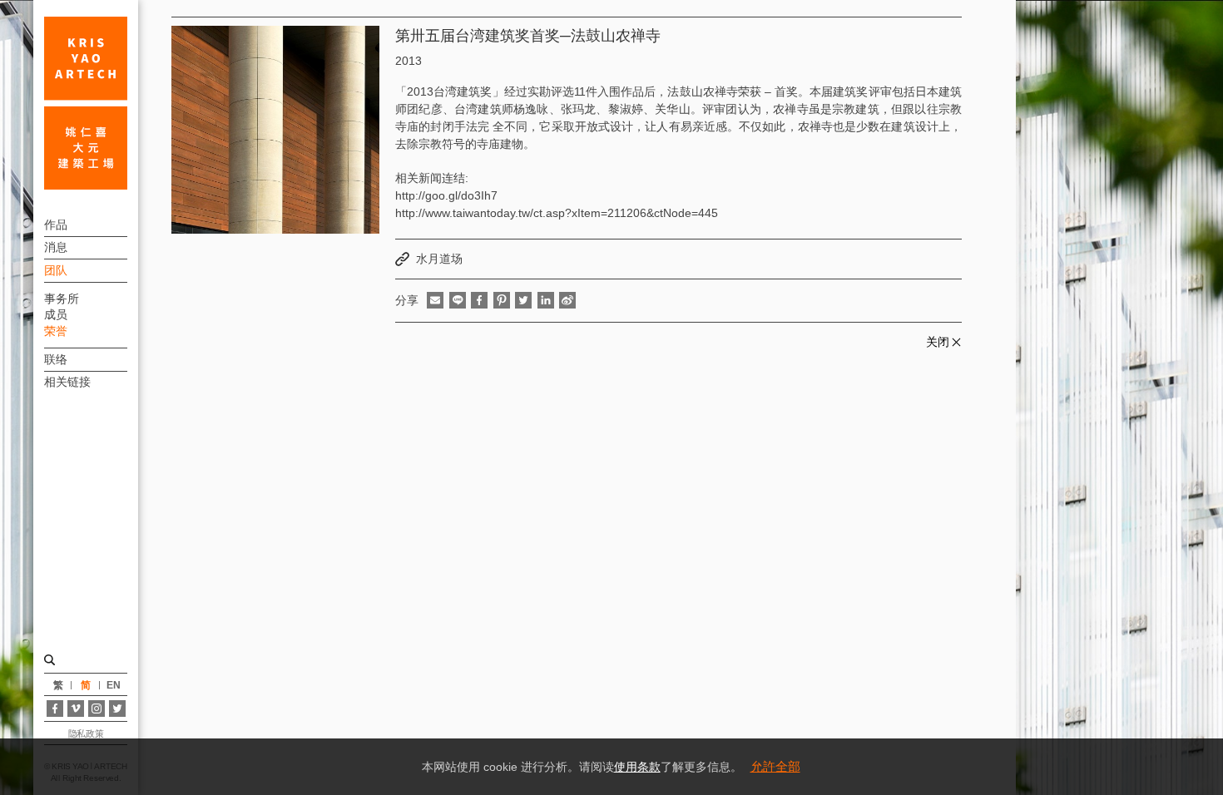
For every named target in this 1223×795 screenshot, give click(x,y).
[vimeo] (75, 708)
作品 (55, 224)
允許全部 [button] (775, 766)
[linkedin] (545, 300)
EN (113, 685)
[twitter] (523, 300)
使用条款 (637, 766)
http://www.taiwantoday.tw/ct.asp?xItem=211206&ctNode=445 (556, 213)
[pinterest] (501, 300)
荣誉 (55, 331)
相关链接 (67, 381)
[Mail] (435, 300)
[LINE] (457, 300)
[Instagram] (96, 708)
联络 (55, 359)
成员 (55, 314)
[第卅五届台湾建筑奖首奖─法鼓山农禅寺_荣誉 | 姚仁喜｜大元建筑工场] (85, 103)
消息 (55, 247)
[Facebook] (55, 708)
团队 (55, 270)
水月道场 (439, 258)
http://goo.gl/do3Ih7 (446, 195)
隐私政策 (85, 733)
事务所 (61, 298)
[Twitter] (117, 708)
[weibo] (567, 300)
